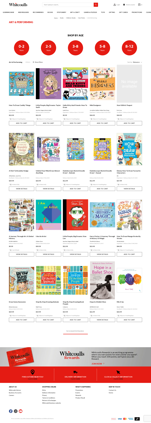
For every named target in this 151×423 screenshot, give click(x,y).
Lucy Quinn (12, 110)
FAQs (44, 390)
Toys (103, 12)
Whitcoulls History (15, 390)
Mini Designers (95, 105)
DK (117, 176)
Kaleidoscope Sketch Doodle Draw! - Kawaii (101, 172)
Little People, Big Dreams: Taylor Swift (48, 106)
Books (50, 12)
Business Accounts (15, 393)
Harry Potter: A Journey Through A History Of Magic (102, 237)
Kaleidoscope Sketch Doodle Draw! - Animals (74, 172)
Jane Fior (18, 176)
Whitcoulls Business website (51, 403)
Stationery (61, 12)
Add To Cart (21, 123)
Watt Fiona (39, 307)
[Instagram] (15, 411)
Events (78, 393)
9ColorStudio (120, 241)
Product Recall (80, 398)
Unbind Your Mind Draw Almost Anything (48, 172)
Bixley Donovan (13, 307)
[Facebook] (10, 411)
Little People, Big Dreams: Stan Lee (74, 237)
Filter (39, 62)
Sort (129, 62)
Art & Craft (75, 12)
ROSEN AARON (13, 241)
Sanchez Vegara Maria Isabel (43, 110)
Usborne (65, 307)
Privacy (44, 395)
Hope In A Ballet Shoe (98, 302)
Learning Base (8, 12)
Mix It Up (120, 302)
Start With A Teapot (124, 105)
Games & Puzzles (90, 12)
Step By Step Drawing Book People (73, 303)
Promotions (137, 12)
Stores (111, 393)
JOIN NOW (97, 363)
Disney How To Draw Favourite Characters (129, 172)
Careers (11, 395)
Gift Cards (123, 12)
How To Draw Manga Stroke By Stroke (129, 237)
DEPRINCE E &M (94, 307)
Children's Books (71, 18)
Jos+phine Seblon (94, 110)
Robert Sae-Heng (104, 110)
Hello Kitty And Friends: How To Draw (75, 106)
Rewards (78, 395)
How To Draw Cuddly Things (20, 105)
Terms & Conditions (48, 398)
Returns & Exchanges (49, 400)
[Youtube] (20, 411)
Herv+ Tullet (120, 307)
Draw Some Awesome (17, 302)
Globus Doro (39, 241)
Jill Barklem (12, 176)
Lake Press (66, 110)
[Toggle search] (96, 5)
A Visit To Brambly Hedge (18, 171)
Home (56, 18)
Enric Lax (119, 110)
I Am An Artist (41, 236)
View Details (21, 189)
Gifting (112, 12)
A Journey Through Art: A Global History (21, 237)
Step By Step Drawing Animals (47, 302)
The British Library (95, 241)
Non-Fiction (81, 18)
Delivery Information (48, 393)
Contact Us (112, 390)
